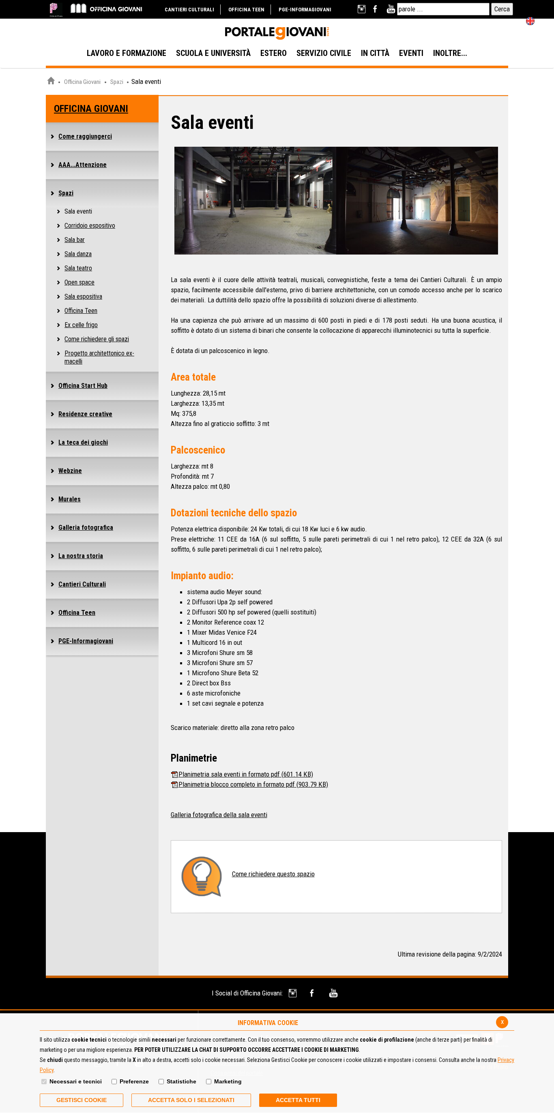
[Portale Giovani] (277, 33)
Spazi (117, 82)
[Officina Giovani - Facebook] (313, 993)
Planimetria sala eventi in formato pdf (245, 774)
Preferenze (134, 1081)
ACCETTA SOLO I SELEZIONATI (191, 1100)
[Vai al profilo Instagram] (362, 9)
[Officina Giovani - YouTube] (333, 993)
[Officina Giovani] (106, 8)
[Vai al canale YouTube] (391, 9)
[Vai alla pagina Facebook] (376, 9)
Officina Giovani (82, 82)
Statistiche (181, 1081)
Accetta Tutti (298, 1100)
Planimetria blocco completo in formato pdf (253, 784)
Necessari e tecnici (75, 1081)
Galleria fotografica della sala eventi (219, 815)
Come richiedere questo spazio (273, 874)
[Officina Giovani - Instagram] (293, 993)
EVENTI (411, 53)
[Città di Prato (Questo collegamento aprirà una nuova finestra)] (56, 10)
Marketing (228, 1081)
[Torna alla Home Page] (50, 82)
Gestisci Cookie (81, 1100)
